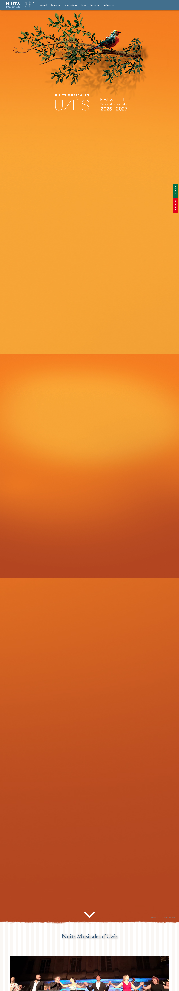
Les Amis (94, 4)
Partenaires (108, 4)
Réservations (70, 4)
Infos (83, 4)
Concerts (55, 4)
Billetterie (175, 205)
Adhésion (175, 191)
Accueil (43, 4)
